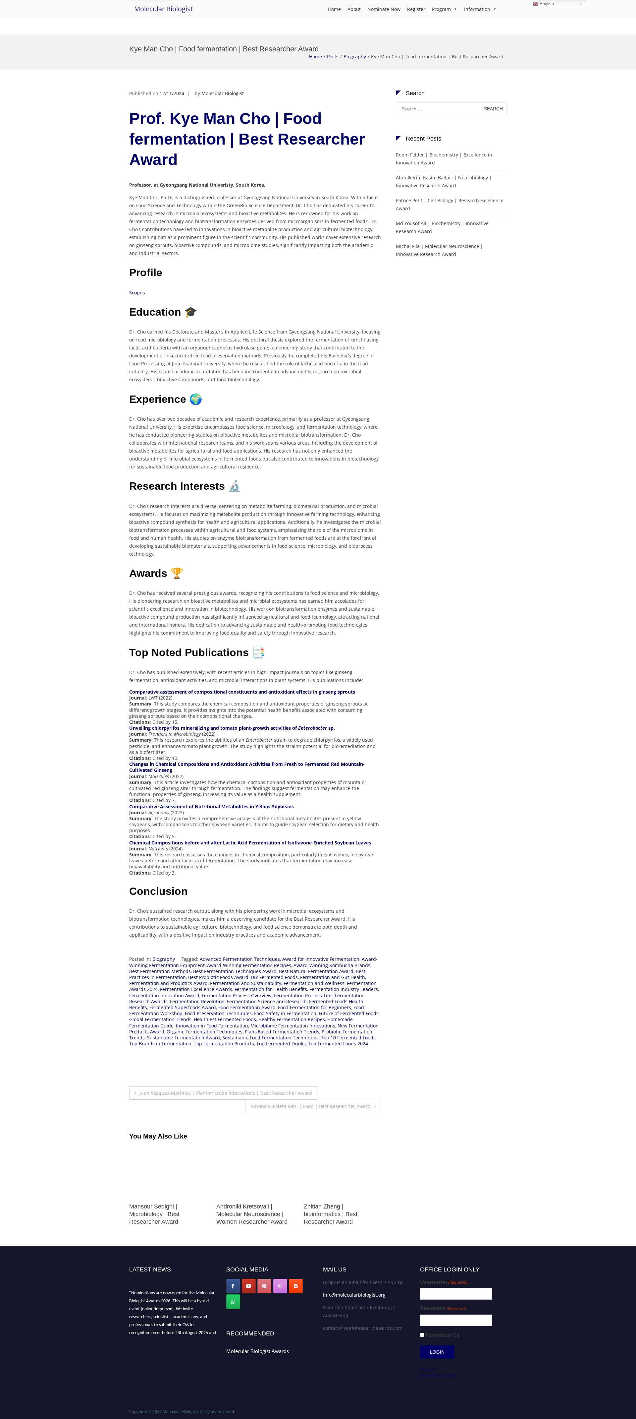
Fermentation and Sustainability (245, 983)
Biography (355, 56)
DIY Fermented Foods (274, 977)
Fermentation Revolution (197, 1001)
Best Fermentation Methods (160, 971)
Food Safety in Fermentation (285, 1013)
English (546, 3)
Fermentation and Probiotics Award (168, 983)
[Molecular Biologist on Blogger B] (296, 1286)
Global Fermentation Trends (160, 1019)
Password (443, 1308)
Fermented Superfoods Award (182, 1007)
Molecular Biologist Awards (257, 1351)
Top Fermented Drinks (281, 1043)
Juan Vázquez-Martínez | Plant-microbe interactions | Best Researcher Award (225, 1093)
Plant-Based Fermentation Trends (282, 1031)
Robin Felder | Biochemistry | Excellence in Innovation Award (444, 159)
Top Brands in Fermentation (160, 1043)
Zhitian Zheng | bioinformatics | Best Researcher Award (243, 1214)
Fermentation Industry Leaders (343, 989)
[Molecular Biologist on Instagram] (280, 1286)
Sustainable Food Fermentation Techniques (270, 1037)
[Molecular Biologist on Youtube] (249, 1286)
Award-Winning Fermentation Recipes (249, 965)
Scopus (137, 292)
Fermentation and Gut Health (332, 977)
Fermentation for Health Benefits (271, 989)
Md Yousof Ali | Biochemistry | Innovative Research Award (442, 227)
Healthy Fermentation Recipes (291, 1019)
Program (441, 9)
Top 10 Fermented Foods (348, 1037)
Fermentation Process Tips (303, 995)
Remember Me (442, 1335)
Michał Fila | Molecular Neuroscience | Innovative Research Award (338, 1214)
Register (416, 9)
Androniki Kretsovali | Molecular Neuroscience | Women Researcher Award (164, 1214)
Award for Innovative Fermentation (320, 959)
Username (444, 1281)
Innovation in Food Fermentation (212, 1025)
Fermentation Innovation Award (164, 995)
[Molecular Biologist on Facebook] (233, 1286)
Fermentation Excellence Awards (196, 989)
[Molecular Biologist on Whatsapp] (233, 1301)
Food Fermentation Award (247, 1007)
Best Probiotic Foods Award (218, 977)
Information (477, 9)
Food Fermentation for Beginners (314, 1007)
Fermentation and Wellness (314, 983)
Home (334, 9)
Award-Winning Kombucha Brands (331, 965)
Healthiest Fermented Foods (225, 1019)
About (354, 9)
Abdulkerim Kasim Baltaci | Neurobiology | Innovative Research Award (444, 181)
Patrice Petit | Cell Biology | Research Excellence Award (450, 204)
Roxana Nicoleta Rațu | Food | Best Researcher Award (310, 1106)
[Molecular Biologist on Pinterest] (264, 1286)
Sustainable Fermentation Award (183, 1037)
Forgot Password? (439, 1375)
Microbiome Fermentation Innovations (292, 1025)
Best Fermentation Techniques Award (235, 971)
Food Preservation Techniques (218, 1013)
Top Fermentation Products (224, 1043)
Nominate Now (383, 9)
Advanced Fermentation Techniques (240, 959)
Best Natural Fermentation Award (316, 971)
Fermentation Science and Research (267, 1001)
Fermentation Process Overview (237, 995)
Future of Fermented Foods (349, 1013)
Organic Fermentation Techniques (204, 1031)
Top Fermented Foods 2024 (338, 1043)
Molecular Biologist (163, 8)
